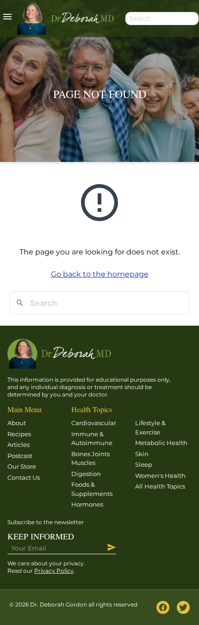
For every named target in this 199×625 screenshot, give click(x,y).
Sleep (143, 464)
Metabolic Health (161, 442)
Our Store (21, 466)
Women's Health (160, 475)
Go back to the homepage (100, 274)
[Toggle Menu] (7, 18)
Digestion (86, 473)
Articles (18, 444)
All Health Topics (160, 486)
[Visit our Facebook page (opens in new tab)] (162, 607)
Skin (142, 454)
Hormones (87, 504)
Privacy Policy (54, 570)
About (16, 423)
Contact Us (23, 477)
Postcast (19, 455)
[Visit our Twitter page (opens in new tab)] (183, 607)
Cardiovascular (93, 423)
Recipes (19, 434)
